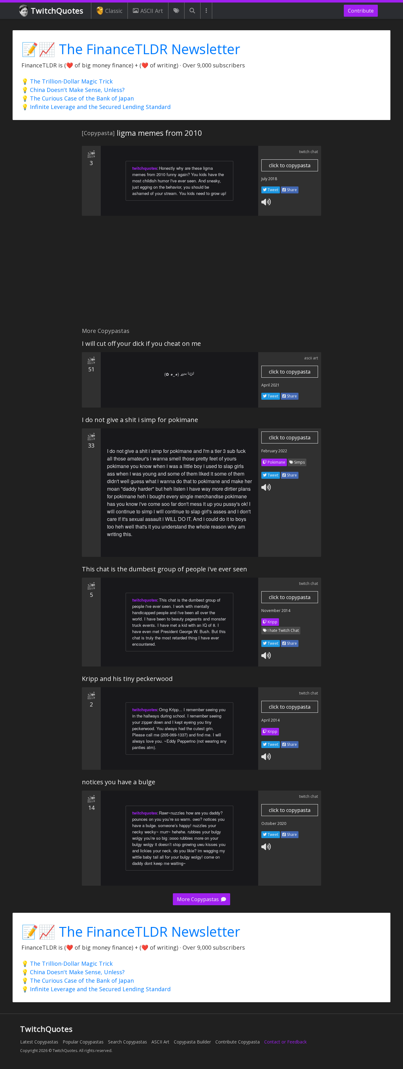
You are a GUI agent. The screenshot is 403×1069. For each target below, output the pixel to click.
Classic (113, 10)
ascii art (311, 358)
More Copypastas (198, 899)
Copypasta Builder (192, 1042)
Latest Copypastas (39, 1042)
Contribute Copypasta (237, 1042)
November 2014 (275, 610)
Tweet (272, 189)
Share (291, 189)
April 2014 (270, 720)
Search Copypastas (127, 1042)
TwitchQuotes (57, 10)
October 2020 (273, 823)
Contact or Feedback (285, 1042)
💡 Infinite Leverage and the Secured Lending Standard (96, 107)
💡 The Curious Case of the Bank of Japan (77, 98)
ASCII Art (151, 10)
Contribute (361, 10)
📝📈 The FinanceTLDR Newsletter (130, 49)
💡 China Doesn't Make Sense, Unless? (73, 90)
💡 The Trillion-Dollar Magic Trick (67, 81)
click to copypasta (289, 165)
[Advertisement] (201, 275)
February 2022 (274, 451)
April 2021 (270, 385)
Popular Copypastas (83, 1042)
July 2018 (269, 178)
